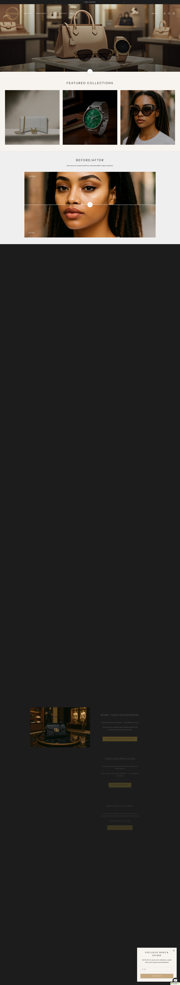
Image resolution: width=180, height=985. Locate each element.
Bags (53, 13)
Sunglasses (41, 13)
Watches (63, 13)
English (155, 13)
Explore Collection (119, 827)
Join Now (157, 976)
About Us (28, 13)
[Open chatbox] (175, 981)
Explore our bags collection (120, 739)
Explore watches (120, 785)
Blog (73, 13)
